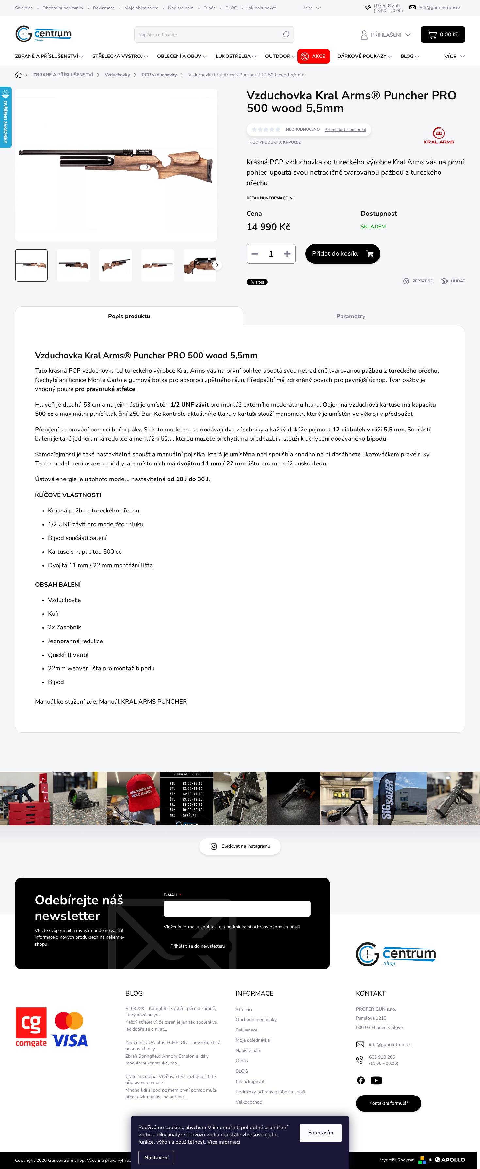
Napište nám (181, 8)
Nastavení (156, 1157)
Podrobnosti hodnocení (345, 129)
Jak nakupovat (261, 8)
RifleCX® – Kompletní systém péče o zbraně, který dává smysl (170, 1011)
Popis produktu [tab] (129, 316)
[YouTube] (376, 1079)
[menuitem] (50, 56)
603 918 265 (383, 1060)
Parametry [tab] (350, 316)
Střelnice (24, 8)
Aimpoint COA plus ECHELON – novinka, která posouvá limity (172, 1045)
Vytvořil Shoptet (397, 1160)
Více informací (223, 1141)
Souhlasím (320, 1132)
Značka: (438, 156)
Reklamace (104, 8)
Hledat (286, 34)
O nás (209, 8)
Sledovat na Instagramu (246, 846)
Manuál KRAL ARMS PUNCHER (143, 701)
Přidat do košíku (336, 253)
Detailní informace (267, 198)
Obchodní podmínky (62, 8)
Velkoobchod (249, 1102)
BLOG (231, 8)
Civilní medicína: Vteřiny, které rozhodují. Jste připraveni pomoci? (170, 1079)
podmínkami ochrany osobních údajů (263, 927)
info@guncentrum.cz (389, 1044)
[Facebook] (361, 1079)
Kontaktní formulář (388, 1103)
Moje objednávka (141, 8)
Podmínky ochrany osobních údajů (270, 1092)
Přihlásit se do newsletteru (197, 946)
